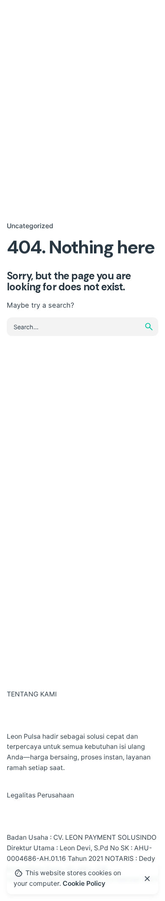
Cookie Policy (84, 883)
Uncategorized (30, 226)
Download (128, 19)
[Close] (147, 878)
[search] (149, 326)
